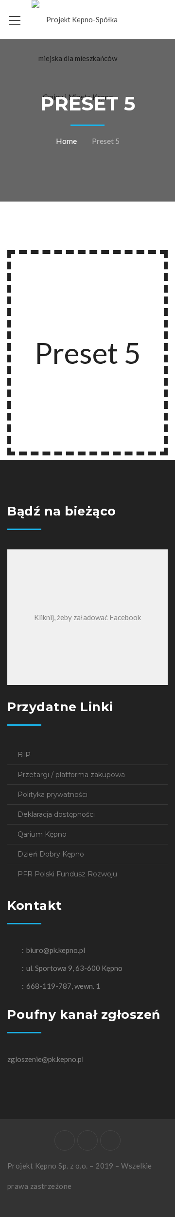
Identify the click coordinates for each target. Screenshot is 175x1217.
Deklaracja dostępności (56, 814)
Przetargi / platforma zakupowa (71, 774)
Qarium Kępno (42, 834)
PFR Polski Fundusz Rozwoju (67, 874)
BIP (24, 754)
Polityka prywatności (53, 794)
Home (66, 140)
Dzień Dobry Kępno (51, 854)
